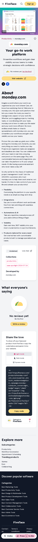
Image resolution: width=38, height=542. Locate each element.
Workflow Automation (10, 452)
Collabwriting (7, 467)
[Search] (21, 4)
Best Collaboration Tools (11, 506)
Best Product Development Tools (14, 496)
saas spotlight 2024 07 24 (17, 265)
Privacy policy (29, 530)
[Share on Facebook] (7, 84)
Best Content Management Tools (14, 503)
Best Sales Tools (8, 500)
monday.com (11, 275)
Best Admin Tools (8, 512)
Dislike (10, 536)
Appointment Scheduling (11, 454)
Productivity (7, 39)
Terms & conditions (15, 530)
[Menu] (3, 4)
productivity (11, 261)
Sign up (30, 4)
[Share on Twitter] (3, 84)
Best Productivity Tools (11, 490)
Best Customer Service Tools (13, 509)
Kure (3, 464)
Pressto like (27, 536)
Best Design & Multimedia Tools (14, 493)
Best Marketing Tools (10, 487)
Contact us (5, 530)
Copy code (19, 411)
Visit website (17, 78)
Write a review (19, 324)
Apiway (4, 461)
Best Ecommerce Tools (10, 516)
